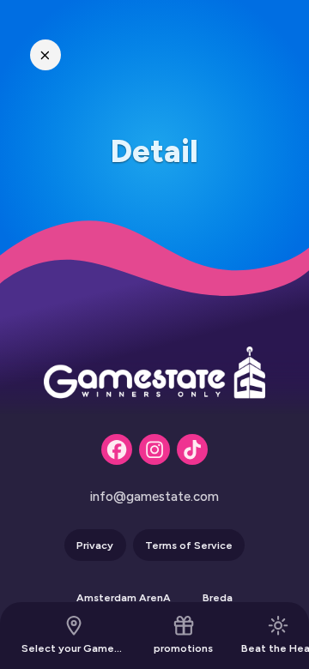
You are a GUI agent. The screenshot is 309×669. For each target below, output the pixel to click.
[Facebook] (116, 449)
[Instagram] (154, 449)
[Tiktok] (192, 449)
